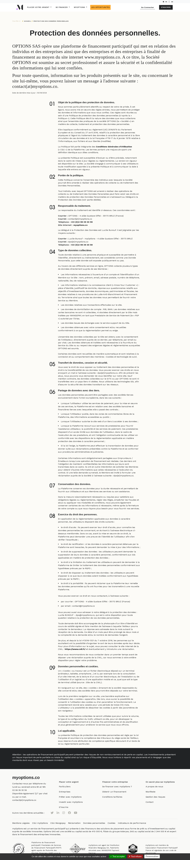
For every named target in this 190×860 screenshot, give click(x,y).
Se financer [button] (62, 7)
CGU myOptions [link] (40, 823)
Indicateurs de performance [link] (132, 823)
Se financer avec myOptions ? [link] (117, 786)
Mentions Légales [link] (21, 823)
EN (172, 1)
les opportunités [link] (100, 7)
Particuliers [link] (64, 786)
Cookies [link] (111, 823)
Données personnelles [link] (94, 823)
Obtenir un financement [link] (114, 791)
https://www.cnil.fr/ (75, 649)
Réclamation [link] (74, 823)
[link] (19, 790)
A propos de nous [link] (154, 786)
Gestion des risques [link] (155, 797)
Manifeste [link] (150, 791)
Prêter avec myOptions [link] (70, 797)
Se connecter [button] (147, 7)
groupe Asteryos (121, 831)
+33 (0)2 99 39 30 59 (82, 222)
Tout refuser (136, 856)
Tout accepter (118, 856)
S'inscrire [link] (63, 807)
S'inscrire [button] (166, 7)
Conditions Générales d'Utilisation (114, 146)
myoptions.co (80, 225)
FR (166, 1)
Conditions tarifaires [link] (112, 797)
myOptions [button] (80, 7)
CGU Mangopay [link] (58, 823)
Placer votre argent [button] (38, 7)
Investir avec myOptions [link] (71, 802)
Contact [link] (149, 802)
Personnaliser (152, 856)
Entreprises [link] (64, 791)
